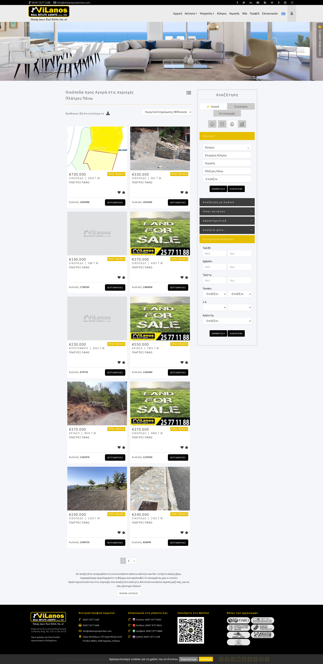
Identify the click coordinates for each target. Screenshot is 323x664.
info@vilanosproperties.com (73, 2)
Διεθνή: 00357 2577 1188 (148, 636)
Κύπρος (222, 13)
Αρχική (177, 13)
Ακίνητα (191, 13)
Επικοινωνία (270, 13)
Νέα (244, 13)
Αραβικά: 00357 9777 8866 (149, 631)
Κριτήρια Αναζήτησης (218, 239)
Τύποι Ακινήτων (214, 211)
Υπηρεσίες (207, 13)
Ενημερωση (218, 188)
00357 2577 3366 (91, 625)
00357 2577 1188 (41, 2)
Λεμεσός (234, 13)
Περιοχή (208, 136)
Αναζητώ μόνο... (215, 229)
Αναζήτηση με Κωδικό (218, 202)
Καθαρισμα (236, 188)
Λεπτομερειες (115, 202)
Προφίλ (254, 13)
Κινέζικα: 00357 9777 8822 (149, 625)
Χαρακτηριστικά (215, 220)
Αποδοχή (206, 659)
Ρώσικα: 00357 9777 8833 (148, 619)
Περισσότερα (188, 659)
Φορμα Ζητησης (128, 593)
